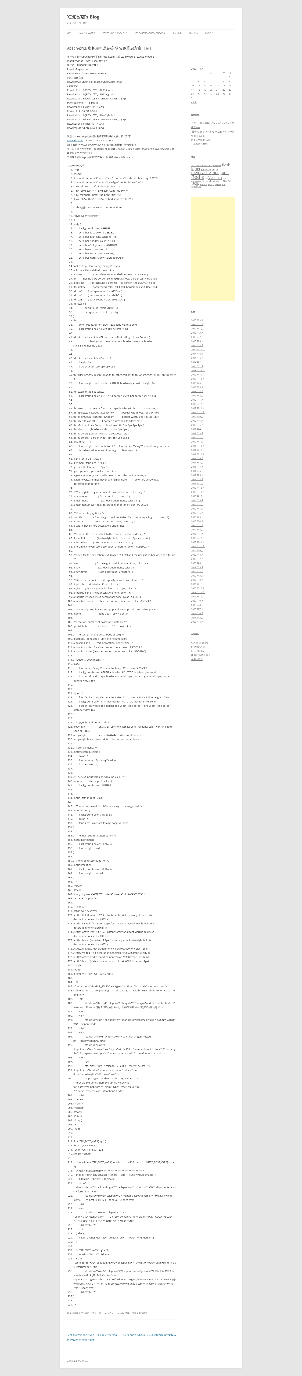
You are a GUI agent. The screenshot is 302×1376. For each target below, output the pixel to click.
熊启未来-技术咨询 (200, 655)
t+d (206, 178)
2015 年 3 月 (197, 345)
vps (224, 178)
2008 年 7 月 (197, 609)
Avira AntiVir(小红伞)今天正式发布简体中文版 (149, 1335)
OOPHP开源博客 (199, 642)
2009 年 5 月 (197, 567)
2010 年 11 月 (198, 491)
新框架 (218, 184)
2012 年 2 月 (197, 437)
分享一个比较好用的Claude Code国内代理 (212, 123)
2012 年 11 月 (198, 408)
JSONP (208, 169)
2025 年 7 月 (197, 324)
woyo (204, 181)
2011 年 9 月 (197, 458)
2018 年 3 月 (197, 332)
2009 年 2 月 (197, 579)
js (204, 169)
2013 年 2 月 (197, 395)
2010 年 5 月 (197, 517)
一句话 (224, 181)
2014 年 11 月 (198, 349)
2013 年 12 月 (198, 370)
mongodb (220, 172)
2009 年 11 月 (198, 542)
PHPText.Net (198, 646)
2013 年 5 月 (197, 387)
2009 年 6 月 (197, 563)
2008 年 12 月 (198, 588)
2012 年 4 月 (197, 429)
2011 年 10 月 (198, 454)
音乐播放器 (196, 187)
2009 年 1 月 (197, 584)
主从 (229, 181)
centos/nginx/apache (114, 33)
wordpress (196, 181)
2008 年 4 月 (197, 621)
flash (226, 164)
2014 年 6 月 (197, 357)
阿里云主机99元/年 (200, 140)
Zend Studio (197, 651)
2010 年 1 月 (197, 533)
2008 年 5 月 (197, 617)
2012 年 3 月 (197, 433)
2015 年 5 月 (197, 341)
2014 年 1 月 (197, 366)
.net (193, 165)
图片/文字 (177, 33)
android (199, 165)
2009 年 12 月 (198, 538)
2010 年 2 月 (197, 529)
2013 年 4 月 (197, 391)
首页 (69, 33)
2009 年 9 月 (197, 550)
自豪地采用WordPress (77, 1361)
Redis (197, 176)
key (213, 169)
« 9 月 (194, 102)
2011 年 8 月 (197, 462)
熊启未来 (195, 127)
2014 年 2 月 (197, 362)
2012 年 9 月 (197, 416)
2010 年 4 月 (197, 521)
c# (211, 165)
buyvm (206, 165)
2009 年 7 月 (197, 558)
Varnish (215, 177)
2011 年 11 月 (198, 450)
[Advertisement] (213, 249)
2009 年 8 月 (197, 554)
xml (209, 181)
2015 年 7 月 (197, 337)
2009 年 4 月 (197, 571)
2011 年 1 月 (197, 483)
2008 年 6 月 (197, 613)
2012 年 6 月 (197, 420)
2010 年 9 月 (197, 500)
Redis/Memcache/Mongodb (149, 33)
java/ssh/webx (87, 33)
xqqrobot (215, 181)
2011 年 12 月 (198, 445)
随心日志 (209, 33)
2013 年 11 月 (198, 374)
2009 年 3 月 (197, 575)
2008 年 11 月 (198, 592)
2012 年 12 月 (198, 404)
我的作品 (193, 33)
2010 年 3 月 (197, 525)
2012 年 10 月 (198, 412)
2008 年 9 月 (197, 600)
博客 (195, 183)
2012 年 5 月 (197, 424)
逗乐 (223, 184)
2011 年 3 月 (197, 479)
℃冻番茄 (143, 1313)
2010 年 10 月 (198, 496)
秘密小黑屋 (197, 659)
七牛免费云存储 (199, 144)
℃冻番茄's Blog (83, 17)
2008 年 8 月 (197, 605)
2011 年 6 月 (197, 471)
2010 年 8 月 (197, 504)
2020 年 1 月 (197, 328)
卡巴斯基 (203, 184)
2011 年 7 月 (197, 466)
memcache (201, 172)
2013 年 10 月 (198, 378)
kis (217, 169)
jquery (197, 168)
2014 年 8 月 (197, 353)
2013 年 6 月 (197, 383)
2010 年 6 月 (197, 512)
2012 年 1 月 (197, 441)
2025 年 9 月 (197, 320)
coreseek (217, 165)
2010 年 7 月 (197, 508)
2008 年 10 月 (198, 596)
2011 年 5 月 (197, 475)
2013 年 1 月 (197, 399)
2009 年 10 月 (198, 546)
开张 (210, 184)
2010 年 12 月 (198, 487)
